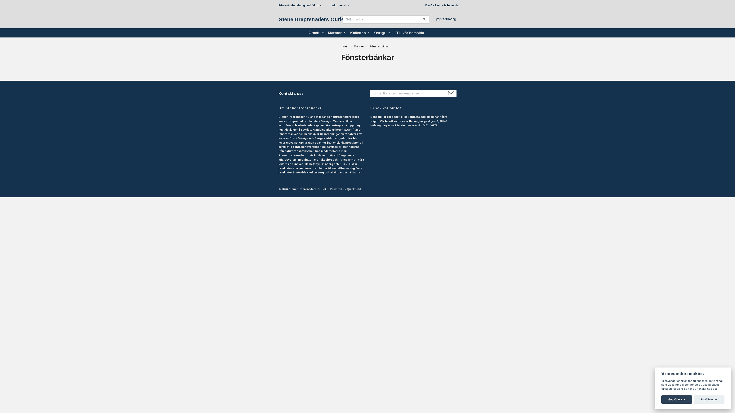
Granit (314, 33)
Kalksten (358, 33)
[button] (323, 32)
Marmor (335, 33)
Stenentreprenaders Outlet (312, 19)
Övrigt (379, 33)
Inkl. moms (339, 5)
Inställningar (709, 399)
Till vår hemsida (410, 33)
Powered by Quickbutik (346, 189)
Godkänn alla (676, 399)
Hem (345, 46)
